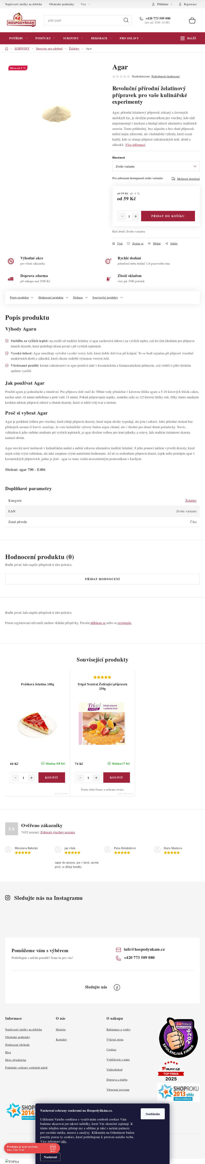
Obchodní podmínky (61, 4)
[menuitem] (18, 38)
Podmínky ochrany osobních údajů (26, 1067)
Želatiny (191, 500)
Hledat (126, 20)
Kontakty (61, 1039)
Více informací (135, 145)
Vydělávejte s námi (118, 1059)
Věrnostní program (118, 1089)
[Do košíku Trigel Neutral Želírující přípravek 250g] (116, 777)
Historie (61, 1029)
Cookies (111, 1049)
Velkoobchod (115, 1069)
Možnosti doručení (188, 179)
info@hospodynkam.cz (144, 949)
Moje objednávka (15, 1060)
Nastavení (50, 1157)
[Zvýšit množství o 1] (135, 216)
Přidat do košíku (168, 216)
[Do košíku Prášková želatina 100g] (51, 777)
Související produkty (105, 297)
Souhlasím (153, 1113)
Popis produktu (19, 297)
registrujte (124, 623)
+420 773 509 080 (158, 18)
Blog (8, 1052)
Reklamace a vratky (119, 1029)
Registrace (190, 4)
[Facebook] (117, 987)
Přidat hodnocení (102, 579)
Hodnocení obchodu (17, 1045)
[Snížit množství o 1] (122, 216)
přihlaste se (98, 623)
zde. (64, 1141)
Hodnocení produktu (50, 297)
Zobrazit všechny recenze (57, 832)
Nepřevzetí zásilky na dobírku (23, 4)
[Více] (188, 38)
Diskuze (78, 297)
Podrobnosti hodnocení (166, 76)
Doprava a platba (117, 1079)
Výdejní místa (115, 1039)
